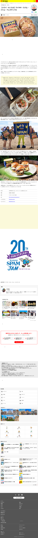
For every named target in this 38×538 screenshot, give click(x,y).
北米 (22, 391)
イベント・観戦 (7, 432)
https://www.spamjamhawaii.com (14, 197)
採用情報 (2, 529)
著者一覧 (2, 517)
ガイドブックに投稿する (22, 527)
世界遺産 (19, 432)
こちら (25, 154)
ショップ (31, 436)
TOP (1, 3)
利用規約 (2, 526)
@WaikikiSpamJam (12, 201)
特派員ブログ (12, 3)
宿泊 (31, 428)
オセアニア (23, 394)
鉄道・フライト (19, 436)
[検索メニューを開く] (34, 1)
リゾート (23, 397)
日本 (22, 403)
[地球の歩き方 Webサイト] (4, 1)
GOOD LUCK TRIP (3, 522)
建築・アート (19, 428)
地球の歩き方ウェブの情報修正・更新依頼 (8, 369)
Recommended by (32, 320)
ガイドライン (21, 526)
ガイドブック (3, 514)
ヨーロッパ (4, 391)
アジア (4, 400)
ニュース (2, 516)
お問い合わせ (21, 529)
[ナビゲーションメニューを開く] (37, 1)
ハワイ (3, 3)
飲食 (6, 428)
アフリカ (4, 403)
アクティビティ (7, 436)
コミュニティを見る (19, 342)
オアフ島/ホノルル (7, 3)
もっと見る (34, 484)
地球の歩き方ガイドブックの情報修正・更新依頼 (9, 370)
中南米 (4, 394)
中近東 (23, 400)
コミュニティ (3, 519)
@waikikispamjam (12, 199)
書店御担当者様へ (3, 527)
